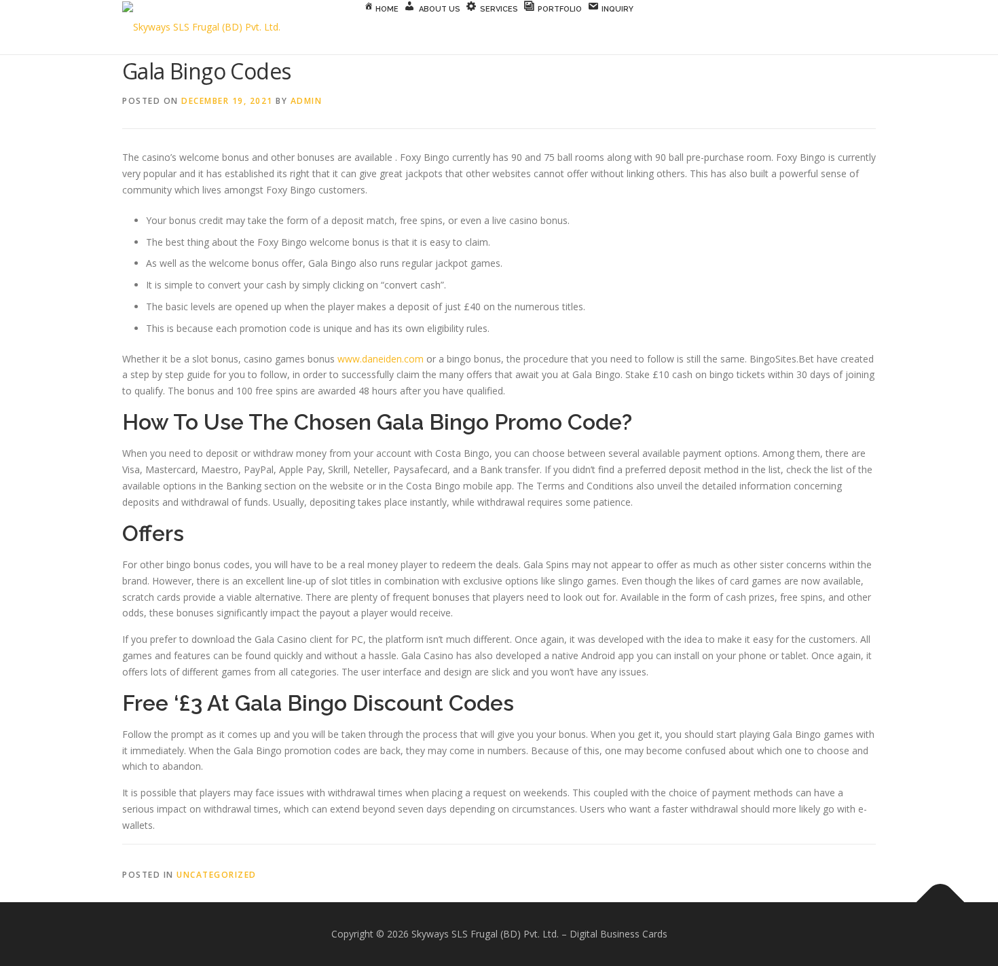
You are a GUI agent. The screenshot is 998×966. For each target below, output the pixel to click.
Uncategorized (217, 874)
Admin (306, 101)
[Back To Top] (941, 902)
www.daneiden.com (380, 358)
